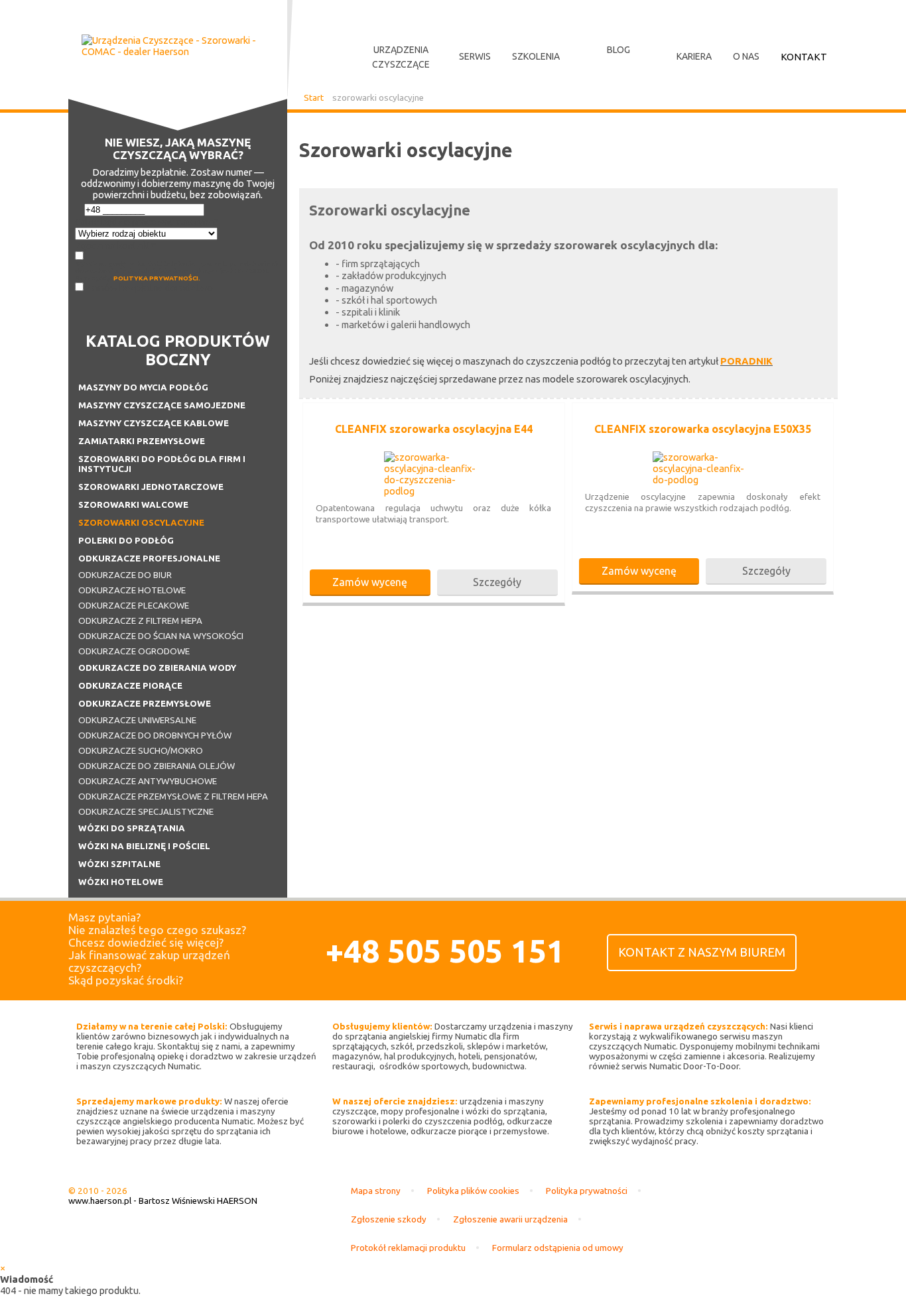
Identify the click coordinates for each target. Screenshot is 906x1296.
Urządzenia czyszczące (401, 57)
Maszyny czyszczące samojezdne (161, 405)
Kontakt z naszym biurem (701, 952)
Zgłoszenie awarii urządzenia (510, 1219)
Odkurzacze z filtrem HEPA (140, 621)
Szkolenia (536, 56)
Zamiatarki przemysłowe (141, 441)
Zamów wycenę (369, 582)
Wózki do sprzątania (131, 828)
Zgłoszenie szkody (388, 1219)
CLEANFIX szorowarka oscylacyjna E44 (434, 429)
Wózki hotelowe (120, 882)
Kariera (694, 56)
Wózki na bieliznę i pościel (144, 846)
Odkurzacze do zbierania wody (157, 668)
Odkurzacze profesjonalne (149, 558)
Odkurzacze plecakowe (133, 606)
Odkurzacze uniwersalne (137, 720)
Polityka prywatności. (156, 278)
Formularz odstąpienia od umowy (557, 1248)
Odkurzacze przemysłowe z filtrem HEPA (173, 796)
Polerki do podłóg (126, 541)
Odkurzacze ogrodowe (134, 651)
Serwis (475, 56)
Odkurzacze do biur (125, 575)
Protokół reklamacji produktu (408, 1248)
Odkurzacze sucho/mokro (140, 751)
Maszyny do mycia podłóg (143, 387)
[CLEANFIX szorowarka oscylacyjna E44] (434, 491)
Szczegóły (497, 582)
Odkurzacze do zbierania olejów (156, 766)
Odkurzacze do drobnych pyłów (154, 735)
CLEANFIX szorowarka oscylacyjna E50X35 (702, 429)
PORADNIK (746, 361)
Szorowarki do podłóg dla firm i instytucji (161, 464)
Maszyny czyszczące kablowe (153, 423)
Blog (618, 49)
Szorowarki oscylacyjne (141, 523)
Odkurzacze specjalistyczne (146, 812)
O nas (746, 56)
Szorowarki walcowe (133, 505)
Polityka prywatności (586, 1191)
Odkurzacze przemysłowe (144, 704)
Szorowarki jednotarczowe (151, 487)
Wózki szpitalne (119, 864)
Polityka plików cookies (473, 1191)
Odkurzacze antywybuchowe (147, 781)
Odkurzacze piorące (130, 686)
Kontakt (804, 56)
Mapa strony (376, 1191)
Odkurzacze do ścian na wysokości (160, 636)
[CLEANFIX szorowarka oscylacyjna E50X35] (702, 479)
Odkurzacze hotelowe (132, 590)
